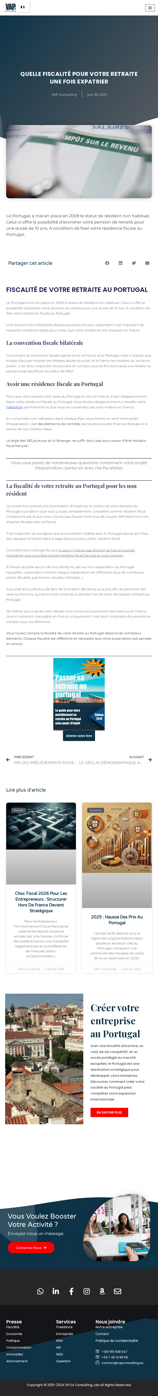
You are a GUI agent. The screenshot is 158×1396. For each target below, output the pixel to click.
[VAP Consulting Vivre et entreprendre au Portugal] (15, 8)
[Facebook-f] (71, 1291)
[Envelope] (117, 1291)
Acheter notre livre (79, 736)
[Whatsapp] (40, 1291)
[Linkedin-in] (55, 1291)
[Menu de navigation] (150, 7)
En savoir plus (109, 1112)
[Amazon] (102, 1291)
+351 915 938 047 (114, 1351)
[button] (107, 263)
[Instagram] (86, 1291)
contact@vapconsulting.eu (122, 1363)
